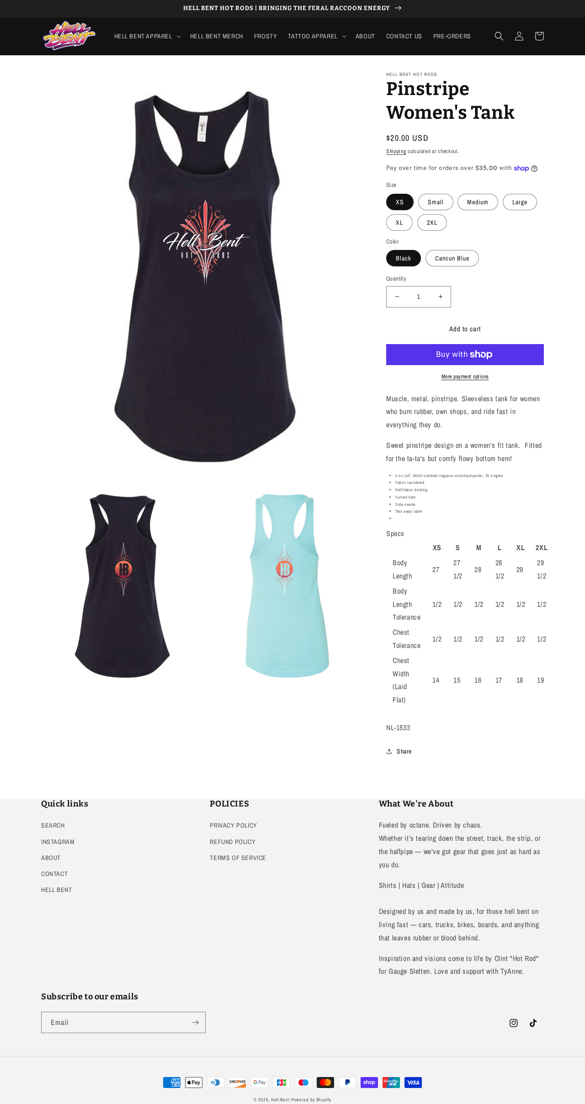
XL (399, 222)
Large (519, 202)
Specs (395, 533)
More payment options (465, 376)
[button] (147, 36)
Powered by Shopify (311, 1100)
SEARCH (53, 825)
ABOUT (51, 858)
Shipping (396, 151)
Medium (478, 202)
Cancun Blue (452, 258)
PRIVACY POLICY (233, 825)
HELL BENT (56, 890)
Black (403, 258)
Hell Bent (280, 1100)
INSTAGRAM (57, 842)
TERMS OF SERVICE (238, 858)
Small (436, 202)
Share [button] (404, 751)
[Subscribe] (195, 1022)
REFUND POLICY (232, 842)
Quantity (396, 278)
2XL (432, 222)
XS (400, 202)
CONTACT (54, 874)
